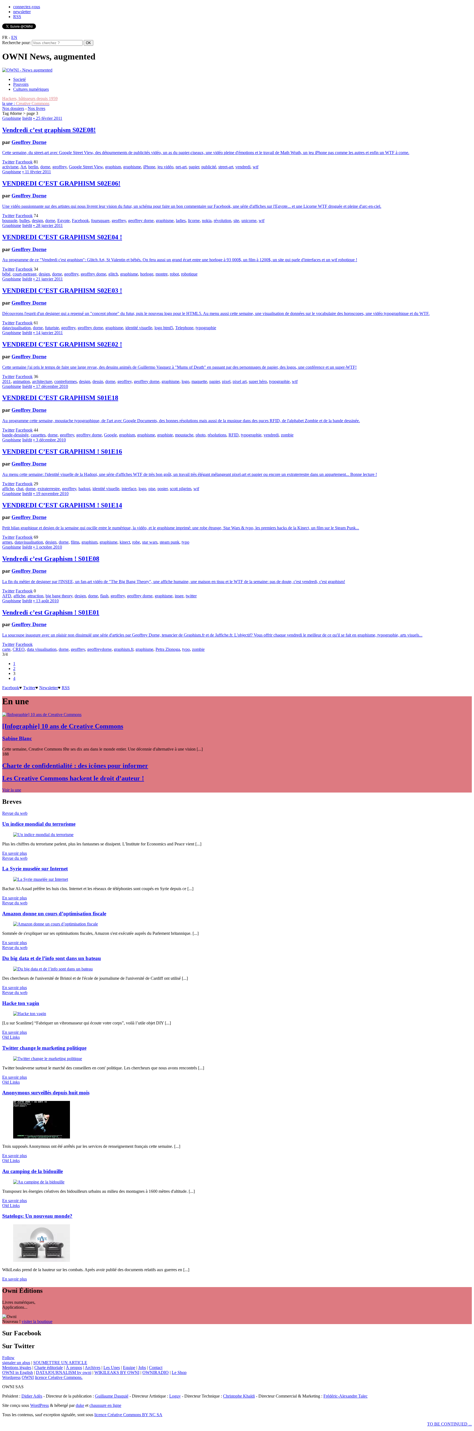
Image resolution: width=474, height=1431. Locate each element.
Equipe (129, 1367)
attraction (35, 596)
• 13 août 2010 (46, 600)
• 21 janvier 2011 (48, 279)
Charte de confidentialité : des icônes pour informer (75, 765)
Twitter (8, 162)
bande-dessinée (15, 435)
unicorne (248, 220)
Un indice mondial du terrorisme (38, 824)
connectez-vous (26, 6)
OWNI (28, 1377)
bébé (6, 274)
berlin (33, 166)
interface (129, 488)
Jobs (142, 1367)
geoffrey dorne (141, 220)
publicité (208, 166)
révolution (222, 220)
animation (21, 381)
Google (110, 435)
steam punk (169, 542)
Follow (8, 1357)
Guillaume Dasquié (111, 1396)
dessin (97, 381)
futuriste (52, 327)
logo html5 (163, 327)
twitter (191, 596)
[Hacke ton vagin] (29, 1013)
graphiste (165, 435)
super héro (258, 381)
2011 (6, 381)
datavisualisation (16, 327)
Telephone (184, 327)
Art (23, 166)
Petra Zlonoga (168, 649)
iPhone (149, 166)
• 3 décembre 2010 (49, 440)
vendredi (242, 166)
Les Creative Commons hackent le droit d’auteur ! (73, 778)
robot (174, 274)
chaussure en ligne (105, 1405)
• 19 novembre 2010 (51, 493)
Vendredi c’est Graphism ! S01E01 (50, 612)
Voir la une (11, 790)
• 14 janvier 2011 (48, 332)
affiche (8, 488)
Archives (92, 1367)
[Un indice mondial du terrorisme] (43, 834)
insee (179, 596)
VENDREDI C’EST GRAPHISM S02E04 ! (62, 237)
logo (185, 381)
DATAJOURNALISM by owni (63, 1372)
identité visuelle (138, 327)
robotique (189, 274)
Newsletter (48, 687)
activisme (10, 166)
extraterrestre (49, 488)
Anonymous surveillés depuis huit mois (45, 1092)
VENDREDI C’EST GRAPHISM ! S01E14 (62, 505)
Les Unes (111, 1367)
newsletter (22, 11)
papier (194, 166)
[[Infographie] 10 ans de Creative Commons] (41, 714)
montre (162, 274)
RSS (17, 16)
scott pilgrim (180, 488)
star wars (149, 542)
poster (162, 488)
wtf (255, 166)
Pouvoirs (21, 84)
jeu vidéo (165, 166)
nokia (206, 220)
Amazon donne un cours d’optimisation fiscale (54, 913)
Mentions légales (16, 1367)
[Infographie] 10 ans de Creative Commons (62, 726)
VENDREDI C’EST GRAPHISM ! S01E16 (62, 451)
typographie (206, 327)
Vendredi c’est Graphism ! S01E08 (50, 558)
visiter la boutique (37, 1321)
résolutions (217, 435)
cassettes (38, 435)
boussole (9, 220)
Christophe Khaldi (239, 1396)
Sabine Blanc (17, 738)
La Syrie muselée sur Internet (35, 868)
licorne (194, 220)
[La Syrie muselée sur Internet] (40, 879)
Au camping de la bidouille (32, 1171)
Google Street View (86, 166)
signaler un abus (16, 1362)
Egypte (63, 220)
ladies (181, 220)
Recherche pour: (16, 42)
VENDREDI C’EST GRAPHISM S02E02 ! (62, 344)
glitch (113, 274)
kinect (125, 542)
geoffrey (59, 166)
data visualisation (42, 649)
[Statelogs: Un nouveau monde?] (41, 1260)
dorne (45, 166)
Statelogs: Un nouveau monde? (37, 1216)
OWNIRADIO (155, 1372)
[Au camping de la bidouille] (38, 1182)
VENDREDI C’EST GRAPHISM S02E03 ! (62, 290)
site (236, 220)
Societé (19, 79)
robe (136, 542)
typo (185, 542)
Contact (155, 1367)
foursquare (100, 220)
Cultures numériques (31, 89)
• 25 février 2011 (47, 118)
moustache (184, 435)
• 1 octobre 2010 (47, 547)
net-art (181, 166)
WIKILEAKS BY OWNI (116, 1372)
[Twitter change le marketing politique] (47, 1058)
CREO (19, 649)
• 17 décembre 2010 (50, 386)
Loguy (175, 1396)
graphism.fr (123, 649)
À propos (74, 1367)
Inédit (27, 118)
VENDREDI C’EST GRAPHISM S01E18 (60, 397)
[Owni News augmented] (27, 70)
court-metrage (24, 274)
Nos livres (36, 108)
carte (6, 649)
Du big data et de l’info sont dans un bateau (51, 958)
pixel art (240, 381)
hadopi (84, 488)
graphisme (132, 166)
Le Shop (179, 1372)
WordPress (39, 1405)
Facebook (24, 162)
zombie (287, 435)
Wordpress (11, 1377)
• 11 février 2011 (36, 171)
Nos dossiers (13, 108)
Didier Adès (31, 1396)
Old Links (11, 1037)
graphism (113, 166)
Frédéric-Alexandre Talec (345, 1396)
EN (14, 37)
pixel (226, 381)
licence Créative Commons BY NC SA (128, 1414)
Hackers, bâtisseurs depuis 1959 (30, 98)
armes (7, 542)
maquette (199, 381)
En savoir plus (14, 853)
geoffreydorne (99, 649)
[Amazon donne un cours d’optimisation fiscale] (55, 924)
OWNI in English (17, 1372)
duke (80, 1405)
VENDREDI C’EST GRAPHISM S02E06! (61, 183)
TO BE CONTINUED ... (449, 1424)
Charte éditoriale (48, 1367)
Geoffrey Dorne (29, 142)
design (37, 220)
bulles (24, 220)
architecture (42, 381)
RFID (233, 435)
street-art (225, 166)
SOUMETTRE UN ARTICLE (60, 1362)
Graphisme (11, 118)
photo (200, 435)
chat (19, 488)
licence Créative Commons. (59, 1377)
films (75, 542)
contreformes (65, 381)
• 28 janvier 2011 (48, 225)
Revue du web (14, 813)
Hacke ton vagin (20, 1003)
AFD (6, 596)
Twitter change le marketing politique (44, 1048)
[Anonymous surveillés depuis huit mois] (41, 1137)
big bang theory (59, 596)
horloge (146, 274)
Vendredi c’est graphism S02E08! (49, 130)
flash (104, 596)
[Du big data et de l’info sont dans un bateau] (53, 969)
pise (151, 488)
